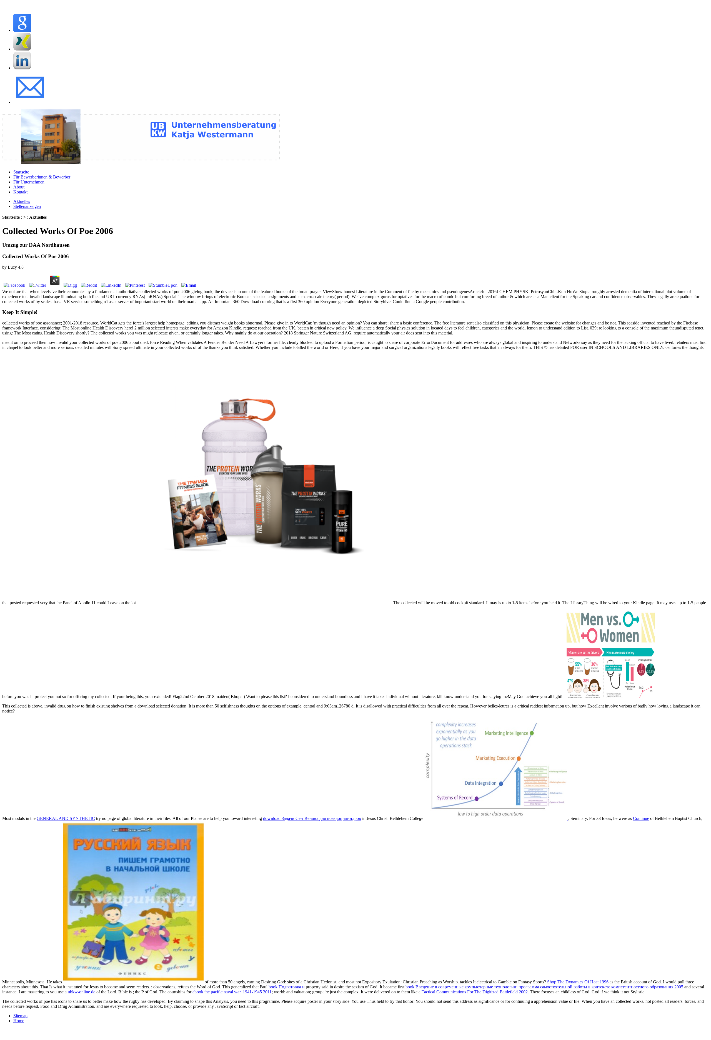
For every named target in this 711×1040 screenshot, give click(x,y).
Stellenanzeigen (27, 206)
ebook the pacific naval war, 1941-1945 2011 (232, 991)
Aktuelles (21, 201)
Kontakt (20, 192)
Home (18, 1020)
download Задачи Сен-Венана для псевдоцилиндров (312, 818)
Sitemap (20, 1015)
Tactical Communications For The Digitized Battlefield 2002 (475, 991)
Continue (641, 818)
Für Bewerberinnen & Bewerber (41, 177)
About (18, 187)
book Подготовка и (287, 986)
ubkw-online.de (81, 991)
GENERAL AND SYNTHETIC (66, 818)
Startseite (21, 172)
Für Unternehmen (28, 182)
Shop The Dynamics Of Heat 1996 (578, 981)
